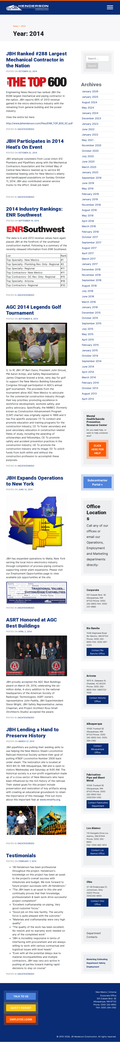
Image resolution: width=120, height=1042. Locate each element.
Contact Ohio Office (97, 903)
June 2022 (88, 129)
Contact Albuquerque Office (97, 749)
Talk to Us (20, 996)
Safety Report (20, 1007)
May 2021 (87, 140)
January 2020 (90, 172)
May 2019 (87, 188)
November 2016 (91, 274)
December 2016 (91, 269)
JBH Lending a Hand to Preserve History (32, 732)
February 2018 (90, 231)
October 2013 (90, 388)
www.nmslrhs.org (50, 799)
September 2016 (91, 280)
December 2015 (91, 312)
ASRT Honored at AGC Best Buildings (31, 623)
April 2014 (88, 371)
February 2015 (90, 344)
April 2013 (88, 398)
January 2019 (90, 199)
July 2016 (87, 291)
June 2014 (88, 366)
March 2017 (89, 258)
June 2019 (88, 183)
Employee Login (21, 1019)
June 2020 (88, 161)
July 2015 (87, 328)
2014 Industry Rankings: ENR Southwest (34, 212)
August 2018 (89, 210)
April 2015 (88, 339)
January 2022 (90, 134)
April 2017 (88, 253)
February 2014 (90, 382)
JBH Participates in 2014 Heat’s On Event (35, 144)
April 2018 (88, 220)
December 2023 (91, 118)
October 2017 (90, 237)
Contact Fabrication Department (98, 804)
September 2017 (91, 242)
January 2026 (90, 91)
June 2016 (88, 296)
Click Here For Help (97, 449)
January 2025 (90, 96)
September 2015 (91, 323)
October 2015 (90, 317)
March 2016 (89, 301)
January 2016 (90, 307)
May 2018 (87, 215)
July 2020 (88, 156)
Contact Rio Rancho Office (97, 652)
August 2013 (89, 393)
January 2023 (90, 123)
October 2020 (90, 150)
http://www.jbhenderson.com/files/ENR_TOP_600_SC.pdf (39, 123)
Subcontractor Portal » (97, 482)
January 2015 (90, 350)
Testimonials (21, 855)
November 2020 (91, 145)
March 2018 (89, 226)
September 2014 (91, 361)
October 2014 (90, 355)
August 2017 (89, 247)
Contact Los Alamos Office (97, 852)
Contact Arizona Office (97, 699)
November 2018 (91, 204)
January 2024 (90, 113)
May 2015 (87, 334)
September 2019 (91, 177)
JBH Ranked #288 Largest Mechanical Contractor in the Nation (36, 60)
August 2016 (89, 285)
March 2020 (89, 167)
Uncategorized (25, 129)
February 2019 (90, 194)
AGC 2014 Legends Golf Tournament (33, 310)
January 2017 (90, 264)
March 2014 (89, 377)
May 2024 (88, 107)
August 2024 (89, 102)
